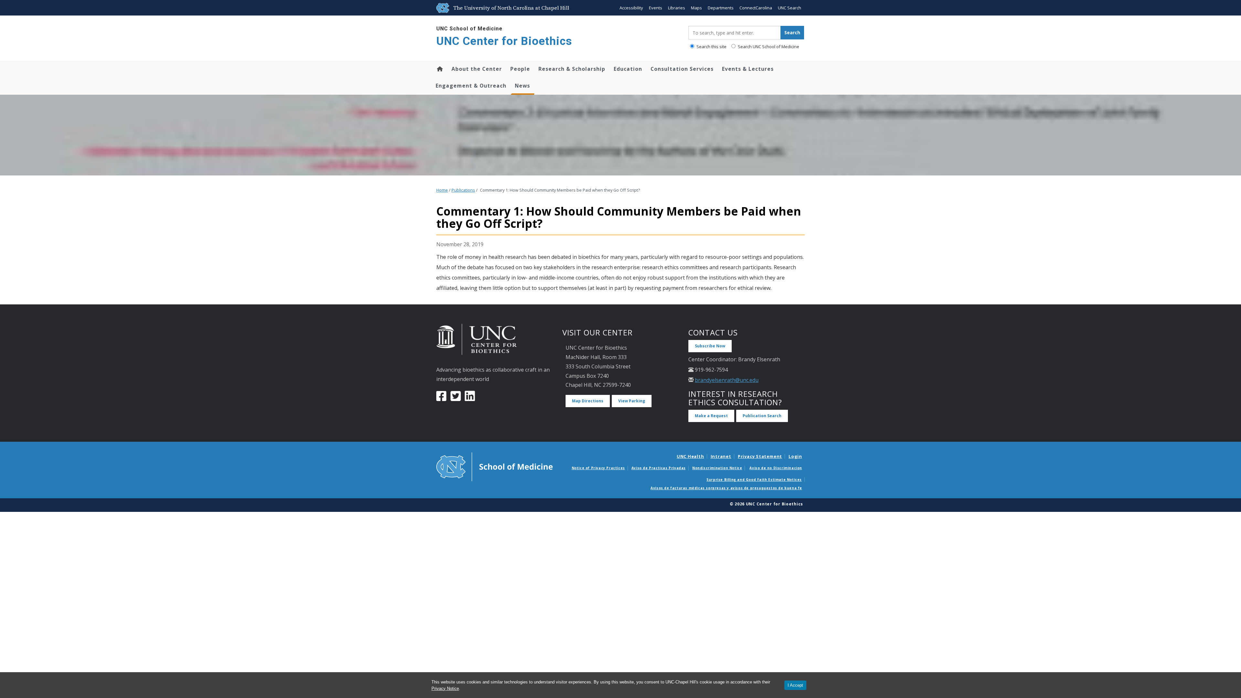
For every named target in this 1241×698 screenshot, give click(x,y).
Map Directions (587, 401)
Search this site (711, 46)
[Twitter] (456, 398)
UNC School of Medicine (469, 29)
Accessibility (631, 8)
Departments (721, 8)
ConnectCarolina (755, 8)
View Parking (631, 401)
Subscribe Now (710, 346)
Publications (463, 190)
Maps (696, 8)
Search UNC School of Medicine (768, 46)
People (520, 68)
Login (795, 456)
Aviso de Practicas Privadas (658, 468)
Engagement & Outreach (471, 85)
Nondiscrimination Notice (717, 468)
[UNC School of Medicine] (494, 466)
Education (628, 68)
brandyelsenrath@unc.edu (726, 380)
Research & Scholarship (571, 68)
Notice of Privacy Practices (598, 468)
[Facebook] (441, 398)
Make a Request (711, 415)
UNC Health (690, 456)
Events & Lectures (748, 68)
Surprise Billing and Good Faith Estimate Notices (754, 479)
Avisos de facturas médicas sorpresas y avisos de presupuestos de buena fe (726, 488)
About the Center (476, 68)
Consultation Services (682, 68)
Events (655, 8)
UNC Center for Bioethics (504, 41)
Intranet (721, 456)
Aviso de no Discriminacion (775, 468)
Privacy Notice (445, 688)
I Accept (795, 685)
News (522, 85)
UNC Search (789, 8)
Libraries (676, 8)
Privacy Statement (760, 456)
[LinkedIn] (470, 398)
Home (439, 69)
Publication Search (762, 415)
